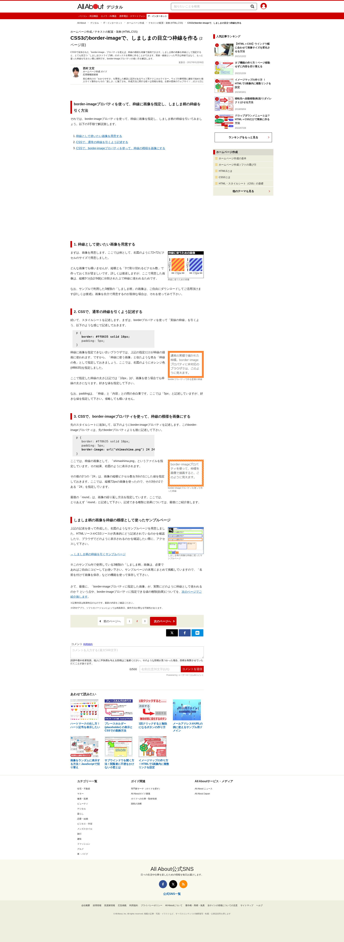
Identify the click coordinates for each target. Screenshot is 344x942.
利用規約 (133, 905)
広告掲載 (122, 905)
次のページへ (162, 621)
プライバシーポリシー (151, 905)
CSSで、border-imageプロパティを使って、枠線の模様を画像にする (120, 148)
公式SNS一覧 (172, 893)
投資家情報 (109, 905)
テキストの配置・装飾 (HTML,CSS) (166, 23)
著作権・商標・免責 (195, 905)
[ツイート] (172, 632)
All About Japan (202, 793)
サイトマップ (246, 905)
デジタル (115, 7)
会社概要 (85, 905)
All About (81, 23)
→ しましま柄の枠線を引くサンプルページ (98, 554)
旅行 (79, 834)
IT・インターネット (157, 16)
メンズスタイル (84, 829)
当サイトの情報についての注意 (222, 905)
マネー (80, 793)
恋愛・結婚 (82, 819)
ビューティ (82, 803)
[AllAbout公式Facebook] (163, 884)
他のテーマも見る (243, 191)
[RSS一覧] (183, 884)
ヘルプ (259, 905)
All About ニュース (203, 788)
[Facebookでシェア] (185, 632)
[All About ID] (264, 6)
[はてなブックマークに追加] (197, 632)
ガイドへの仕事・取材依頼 (144, 798)
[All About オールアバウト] (90, 7)
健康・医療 (82, 798)
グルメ (80, 849)
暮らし (80, 814)
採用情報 (97, 905)
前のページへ (112, 621)
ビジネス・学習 (84, 824)
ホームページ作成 (135, 23)
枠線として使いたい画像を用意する (99, 136)
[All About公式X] (173, 884)
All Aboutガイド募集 (140, 793)
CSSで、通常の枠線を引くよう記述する (102, 142)
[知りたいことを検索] (252, 6)
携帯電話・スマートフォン (132, 16)
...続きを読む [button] (197, 81)
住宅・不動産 (83, 788)
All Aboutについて (173, 905)
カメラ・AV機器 (108, 16)
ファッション (83, 844)
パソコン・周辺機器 (88, 16)
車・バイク (82, 854)
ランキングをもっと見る (243, 137)
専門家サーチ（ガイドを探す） (146, 788)
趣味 (79, 839)
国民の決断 (136, 803)
